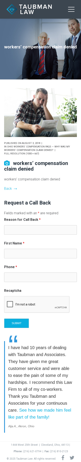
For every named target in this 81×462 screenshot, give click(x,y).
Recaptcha (12, 291)
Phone (10, 267)
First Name (14, 243)
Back (8, 188)
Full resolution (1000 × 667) (21, 153)
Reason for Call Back (22, 220)
